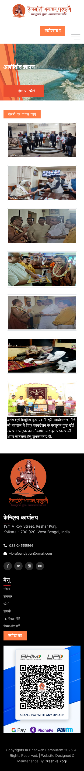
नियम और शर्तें (12, 626)
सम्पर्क (7, 611)
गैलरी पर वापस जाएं (22, 114)
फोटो (6, 604)
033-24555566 (20, 545)
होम (20, 91)
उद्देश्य (7, 589)
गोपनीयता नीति (12, 619)
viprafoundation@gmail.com (30, 553)
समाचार (8, 596)
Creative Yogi (56, 761)
